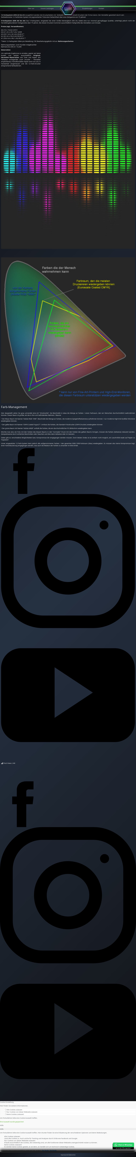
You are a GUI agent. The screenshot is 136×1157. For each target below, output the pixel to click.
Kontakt (101, 8)
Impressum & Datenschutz (68, 1155)
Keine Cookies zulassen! (15, 1114)
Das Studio (45, 1150)
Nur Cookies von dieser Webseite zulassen (22, 1112)
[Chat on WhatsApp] (123, 1146)
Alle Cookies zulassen (14, 1110)
